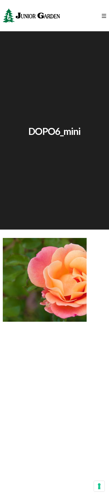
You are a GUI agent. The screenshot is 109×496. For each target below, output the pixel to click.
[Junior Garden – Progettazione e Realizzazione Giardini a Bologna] (31, 16)
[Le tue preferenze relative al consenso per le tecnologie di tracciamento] (99, 486)
